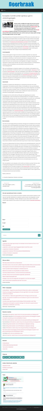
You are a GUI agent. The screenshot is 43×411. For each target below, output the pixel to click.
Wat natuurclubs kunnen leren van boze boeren (12, 262)
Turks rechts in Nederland (8, 347)
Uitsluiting (15, 177)
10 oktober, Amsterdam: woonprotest (10, 252)
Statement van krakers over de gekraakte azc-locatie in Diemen (16, 270)
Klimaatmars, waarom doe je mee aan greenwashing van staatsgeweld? (23, 314)
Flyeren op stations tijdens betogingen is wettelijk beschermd (15, 268)
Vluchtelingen (20, 177)
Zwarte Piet (5, 349)
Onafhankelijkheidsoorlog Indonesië (10, 345)
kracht (35, 74)
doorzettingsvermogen (28, 74)
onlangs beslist (34, 26)
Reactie (4, 202)
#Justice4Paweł (6, 343)
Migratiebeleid (10, 177)
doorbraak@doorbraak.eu (35, 200)
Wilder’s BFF (5, 369)
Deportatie (6, 177)
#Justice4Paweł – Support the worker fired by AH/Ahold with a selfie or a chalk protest (20, 290)
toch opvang (25, 46)
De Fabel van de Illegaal (7, 367)
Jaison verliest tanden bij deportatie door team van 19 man (14, 280)
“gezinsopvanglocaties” (19, 110)
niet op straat (25, 47)
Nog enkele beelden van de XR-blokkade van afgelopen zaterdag (20, 323)
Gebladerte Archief (6, 365)
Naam (4, 219)
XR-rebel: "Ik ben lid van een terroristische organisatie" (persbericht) (16, 274)
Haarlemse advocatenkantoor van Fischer (19, 41)
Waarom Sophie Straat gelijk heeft (10, 276)
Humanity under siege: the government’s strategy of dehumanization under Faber (19, 301)
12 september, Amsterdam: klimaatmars (11, 249)
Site (3, 226)
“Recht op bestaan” (11, 71)
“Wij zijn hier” (34, 69)
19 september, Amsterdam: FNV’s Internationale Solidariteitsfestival (16, 251)
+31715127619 (36, 407)
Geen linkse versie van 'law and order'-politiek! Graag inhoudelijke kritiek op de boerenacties (21, 264)
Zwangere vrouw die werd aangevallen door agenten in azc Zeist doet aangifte (19, 278)
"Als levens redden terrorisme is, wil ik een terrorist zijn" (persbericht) (16, 272)
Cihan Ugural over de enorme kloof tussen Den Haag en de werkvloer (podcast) (19, 266)
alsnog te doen (26, 166)
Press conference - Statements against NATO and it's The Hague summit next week (20, 295)
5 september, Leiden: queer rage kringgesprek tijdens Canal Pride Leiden (17, 247)
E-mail (4, 222)
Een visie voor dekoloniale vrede (15, 333)
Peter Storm (5, 319)
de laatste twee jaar (33, 73)
